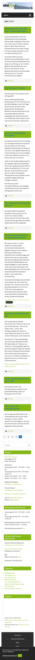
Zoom (19, 557)
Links (17, 646)
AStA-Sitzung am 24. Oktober (15, 88)
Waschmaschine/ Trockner (13, 588)
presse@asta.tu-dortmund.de (14, 490)
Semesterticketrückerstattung (14, 584)
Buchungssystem (10, 575)
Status (17, 642)
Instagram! (16, 500)
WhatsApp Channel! (16, 497)
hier (21, 524)
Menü (6, 15)
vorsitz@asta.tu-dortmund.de (14, 545)
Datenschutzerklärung (17, 639)
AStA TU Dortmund (11, 457)
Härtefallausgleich (10, 579)
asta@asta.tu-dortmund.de (13, 484)
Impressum (17, 635)
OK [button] (20, 655)
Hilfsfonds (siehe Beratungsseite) (15, 494)
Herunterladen (9, 302)
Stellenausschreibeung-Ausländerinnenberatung (17, 300)
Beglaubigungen (10, 573)
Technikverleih (9, 586)
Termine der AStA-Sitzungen (14, 549)
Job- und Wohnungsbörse (13, 582)
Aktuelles (10, 80)
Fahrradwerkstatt (10, 577)
